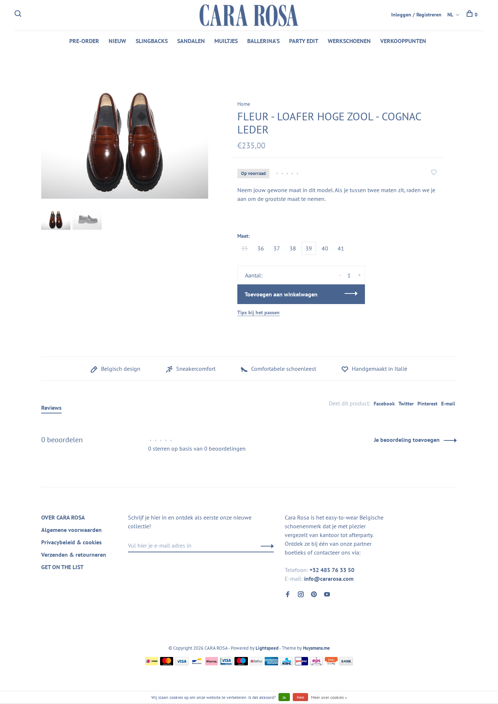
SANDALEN (191, 40)
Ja (284, 697)
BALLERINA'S (263, 40)
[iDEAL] (151, 663)
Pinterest (427, 403)
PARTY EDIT (303, 40)
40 (325, 248)
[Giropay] (301, 663)
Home (243, 104)
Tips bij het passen (258, 312)
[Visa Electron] (226, 663)
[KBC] (286, 663)
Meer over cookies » (329, 697)
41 (341, 248)
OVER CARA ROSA (63, 517)
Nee (300, 697)
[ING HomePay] (331, 663)
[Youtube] (327, 594)
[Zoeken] (19, 14)
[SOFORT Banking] (211, 663)
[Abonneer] (265, 545)
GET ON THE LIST (62, 567)
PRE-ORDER (84, 40)
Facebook (384, 403)
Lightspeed (267, 648)
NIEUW (117, 40)
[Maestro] (241, 663)
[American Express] (271, 663)
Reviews (51, 407)
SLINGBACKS (152, 40)
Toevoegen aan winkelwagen (281, 294)
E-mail (448, 403)
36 (260, 248)
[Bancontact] (196, 663)
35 (244, 248)
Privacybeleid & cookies (71, 542)
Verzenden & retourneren (73, 554)
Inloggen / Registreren (416, 14)
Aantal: (253, 275)
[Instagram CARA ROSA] (301, 594)
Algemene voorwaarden (71, 529)
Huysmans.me (316, 648)
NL (450, 14)
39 (309, 248)
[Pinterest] (314, 594)
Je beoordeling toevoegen (407, 439)
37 (276, 248)
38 (292, 248)
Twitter (406, 403)
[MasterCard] (167, 663)
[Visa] (181, 663)
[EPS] (316, 663)
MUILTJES (226, 40)
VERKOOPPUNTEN (403, 40)
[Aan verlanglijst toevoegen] (434, 172)
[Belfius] (256, 663)
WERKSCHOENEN (349, 40)
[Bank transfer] (346, 663)
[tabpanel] (124, 143)
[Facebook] (288, 594)
